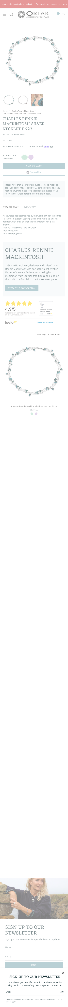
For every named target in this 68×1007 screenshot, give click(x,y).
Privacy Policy (48, 999)
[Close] (63, 973)
